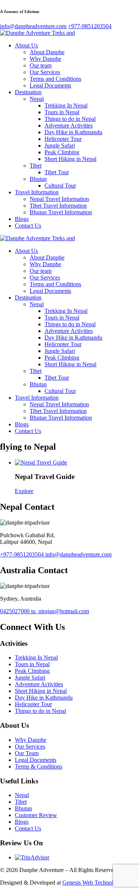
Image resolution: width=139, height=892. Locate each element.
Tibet (36, 165)
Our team (41, 65)
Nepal (37, 99)
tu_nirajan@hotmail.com (60, 611)
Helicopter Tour (63, 139)
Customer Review (36, 815)
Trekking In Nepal (65, 105)
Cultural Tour (60, 185)
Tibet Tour (56, 172)
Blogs (22, 219)
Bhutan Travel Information (61, 212)
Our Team (27, 753)
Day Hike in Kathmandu (73, 132)
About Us (26, 45)
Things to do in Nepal (70, 119)
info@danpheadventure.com (78, 554)
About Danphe (47, 52)
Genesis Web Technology (92, 882)
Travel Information (37, 192)
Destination (28, 92)
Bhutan (38, 179)
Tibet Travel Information (58, 205)
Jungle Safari (59, 145)
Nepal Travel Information (59, 199)
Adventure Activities (68, 125)
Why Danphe (45, 59)
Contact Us (28, 225)
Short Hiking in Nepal (70, 159)
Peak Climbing (61, 152)
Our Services (45, 72)
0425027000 (15, 611)
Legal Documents (50, 85)
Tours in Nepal (61, 112)
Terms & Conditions (38, 766)
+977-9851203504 (22, 554)
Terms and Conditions (55, 79)
